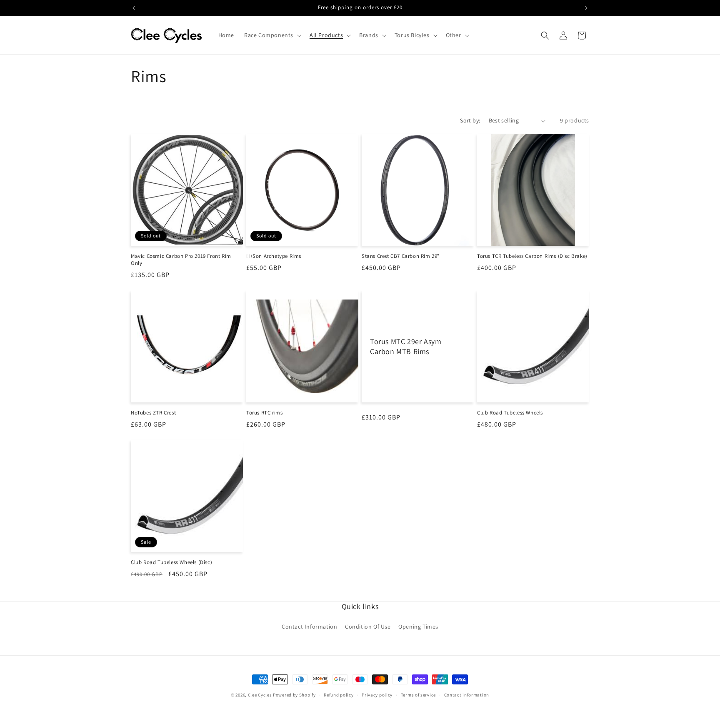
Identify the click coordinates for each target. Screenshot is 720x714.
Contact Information (309, 626)
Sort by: (470, 120)
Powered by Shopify (294, 695)
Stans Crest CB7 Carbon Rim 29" (401, 256)
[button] (272, 35)
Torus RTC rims (264, 412)
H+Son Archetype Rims (273, 256)
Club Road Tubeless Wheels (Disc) (171, 562)
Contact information (466, 694)
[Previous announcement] (134, 8)
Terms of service (418, 694)
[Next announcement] (586, 8)
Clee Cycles (260, 695)
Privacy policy (377, 694)
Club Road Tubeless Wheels (510, 412)
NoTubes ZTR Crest (153, 412)
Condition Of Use (368, 626)
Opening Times (418, 626)
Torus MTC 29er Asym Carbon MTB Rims (405, 346)
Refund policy (338, 694)
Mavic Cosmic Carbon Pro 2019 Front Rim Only (181, 260)
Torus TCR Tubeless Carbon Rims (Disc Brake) (532, 256)
